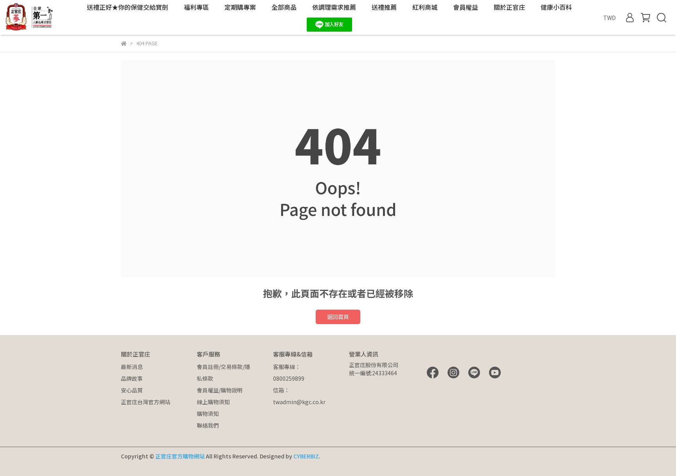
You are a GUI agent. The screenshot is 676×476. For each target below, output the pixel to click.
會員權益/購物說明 (220, 390)
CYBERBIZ (306, 456)
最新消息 (132, 367)
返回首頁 (338, 317)
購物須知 (208, 413)
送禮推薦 (384, 7)
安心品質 (132, 390)
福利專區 (196, 7)
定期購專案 (240, 7)
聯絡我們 (208, 425)
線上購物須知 (213, 402)
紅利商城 (424, 7)
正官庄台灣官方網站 (145, 402)
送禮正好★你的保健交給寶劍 (127, 7)
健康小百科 (556, 7)
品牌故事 (132, 378)
